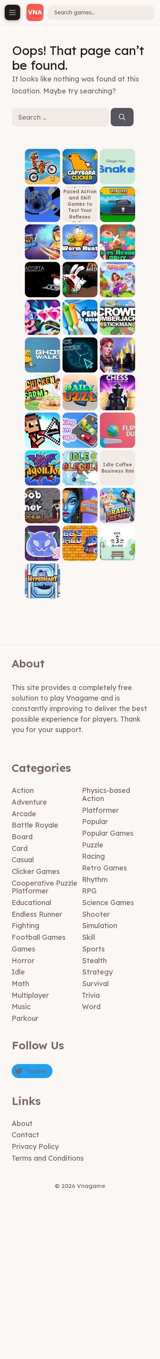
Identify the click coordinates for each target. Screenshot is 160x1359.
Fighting (25, 925)
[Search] (122, 117)
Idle (18, 971)
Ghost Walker (42, 364)
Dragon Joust (42, 477)
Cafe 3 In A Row (117, 552)
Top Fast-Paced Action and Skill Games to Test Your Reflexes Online (80, 204)
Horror (23, 960)
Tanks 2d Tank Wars (117, 213)
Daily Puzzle (80, 404)
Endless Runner (37, 914)
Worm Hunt (80, 253)
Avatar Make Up (80, 514)
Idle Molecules (80, 477)
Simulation (99, 925)
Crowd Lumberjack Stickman (118, 324)
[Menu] (12, 12)
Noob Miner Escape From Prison (42, 512)
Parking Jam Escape (80, 439)
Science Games (108, 902)
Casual (23, 859)
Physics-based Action (106, 794)
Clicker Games (36, 871)
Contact (25, 1134)
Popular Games (108, 833)
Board (22, 836)
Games (23, 948)
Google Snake (117, 175)
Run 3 (42, 216)
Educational (31, 902)
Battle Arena (42, 253)
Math (20, 983)
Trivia (91, 995)
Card (20, 848)
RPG (89, 890)
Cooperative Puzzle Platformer (44, 887)
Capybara (80, 178)
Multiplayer (30, 995)
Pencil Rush (80, 329)
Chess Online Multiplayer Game (117, 396)
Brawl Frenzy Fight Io (118, 514)
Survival (95, 983)
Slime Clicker (42, 552)
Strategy (97, 971)
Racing (93, 856)
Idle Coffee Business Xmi (117, 468)
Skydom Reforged (42, 326)
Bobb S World (80, 552)
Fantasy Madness (80, 288)
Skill (88, 937)
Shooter (96, 914)
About (22, 1123)
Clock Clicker (80, 364)
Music (21, 1006)
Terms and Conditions (48, 1158)
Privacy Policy (35, 1146)
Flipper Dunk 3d (118, 439)
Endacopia (42, 291)
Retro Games (104, 867)
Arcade (24, 813)
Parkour (25, 1018)
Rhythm (95, 879)
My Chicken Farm (42, 401)
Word (91, 1006)
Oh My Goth (117, 366)
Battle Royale (35, 825)
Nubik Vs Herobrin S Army (117, 248)
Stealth (94, 960)
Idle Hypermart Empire (42, 587)
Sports (93, 948)
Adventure (29, 802)
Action (23, 790)
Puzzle (92, 844)
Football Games (39, 937)
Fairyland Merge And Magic (117, 286)
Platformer (100, 810)
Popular (95, 821)
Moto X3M (42, 178)
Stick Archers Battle (42, 437)
